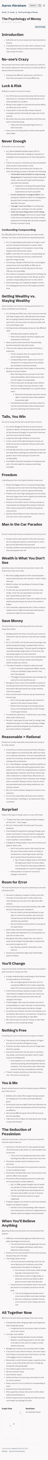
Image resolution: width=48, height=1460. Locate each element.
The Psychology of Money (28, 12)
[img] (40, 6)
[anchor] (25, 34)
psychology (40, 27)
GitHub (4, 1451)
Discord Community (17, 1451)
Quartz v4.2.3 (17, 1448)
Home (4, 12)
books (12, 12)
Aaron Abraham (14, 5)
